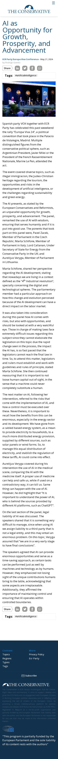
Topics (6, 654)
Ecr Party (34, 658)
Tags (5, 666)
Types (6, 662)
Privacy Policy (36, 654)
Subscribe (31, 675)
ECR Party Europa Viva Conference (20, 59)
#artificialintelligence (25, 75)
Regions (6, 658)
